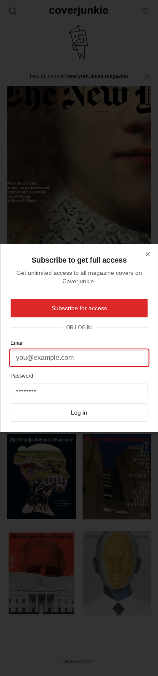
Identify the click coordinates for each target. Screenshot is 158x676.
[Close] (147, 254)
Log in (79, 412)
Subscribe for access (79, 308)
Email (17, 343)
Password (22, 376)
